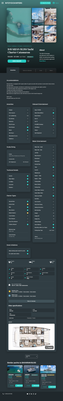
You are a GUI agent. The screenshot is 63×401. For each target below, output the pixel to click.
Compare (12, 385)
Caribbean (14, 46)
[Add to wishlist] (28, 61)
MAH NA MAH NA (44, 375)
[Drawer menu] (3, 3)
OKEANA (11, 374)
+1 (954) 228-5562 (8, 393)
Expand (50, 347)
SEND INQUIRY (20, 385)
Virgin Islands (15, 291)
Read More (42, 61)
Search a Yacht (46, 3)
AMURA (27, 374)
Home (9, 46)
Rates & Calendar (31, 301)
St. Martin (20, 46)
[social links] (27, 393)
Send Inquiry (16, 61)
